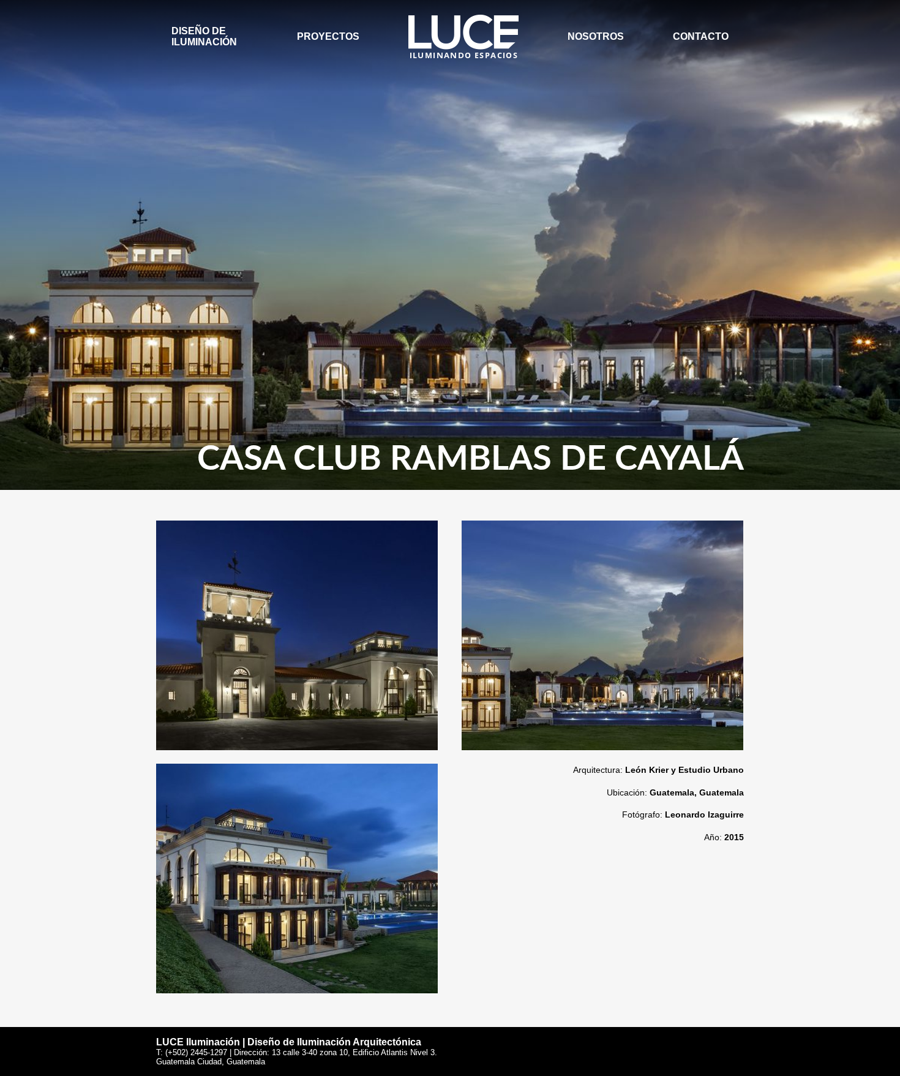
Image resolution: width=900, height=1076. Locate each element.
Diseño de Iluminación (204, 36)
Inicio (423, 20)
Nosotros (596, 36)
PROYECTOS (328, 36)
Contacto (701, 36)
